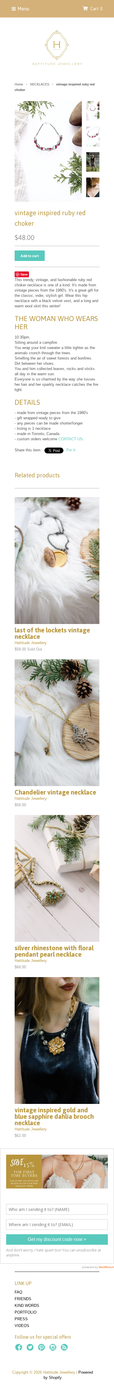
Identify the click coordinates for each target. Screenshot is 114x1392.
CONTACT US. (71, 439)
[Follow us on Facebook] (19, 1349)
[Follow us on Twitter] (31, 1349)
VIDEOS (22, 1325)
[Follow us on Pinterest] (42, 1349)
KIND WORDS (27, 1305)
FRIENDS (23, 1299)
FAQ (18, 1292)
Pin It (70, 450)
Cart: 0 (95, 8)
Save (24, 274)
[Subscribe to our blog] (65, 1349)
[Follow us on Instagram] (53, 1349)
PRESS (21, 1319)
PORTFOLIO (26, 1312)
